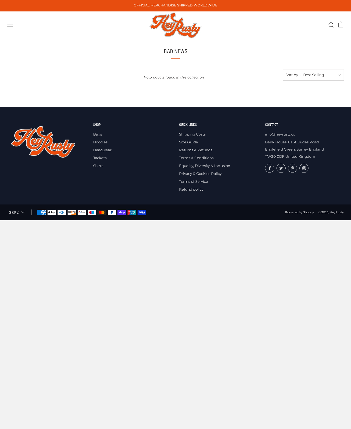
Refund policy (191, 189)
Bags (97, 134)
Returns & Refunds (195, 150)
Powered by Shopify (299, 212)
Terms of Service (193, 181)
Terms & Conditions (196, 158)
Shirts (98, 165)
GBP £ (14, 212)
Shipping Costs (192, 134)
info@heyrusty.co (280, 134)
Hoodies (100, 142)
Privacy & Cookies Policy (200, 173)
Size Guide (188, 142)
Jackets (99, 158)
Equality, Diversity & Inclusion (204, 165)
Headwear (102, 150)
